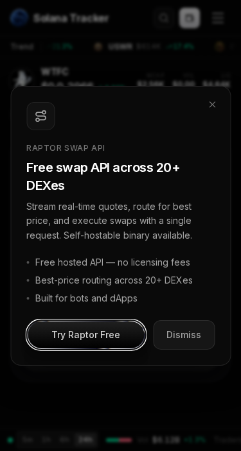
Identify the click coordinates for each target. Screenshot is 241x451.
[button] (85, 335)
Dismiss (183, 334)
